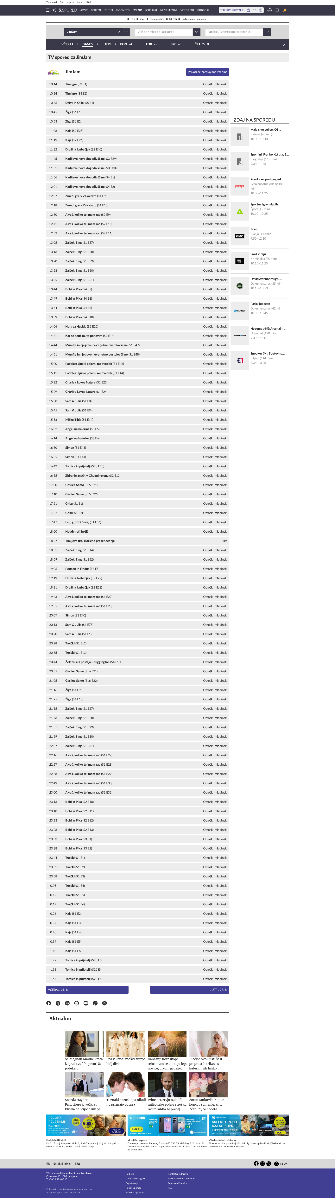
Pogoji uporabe (133, 1188)
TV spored (51, 2)
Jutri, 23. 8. (218, 989)
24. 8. (128, 44)
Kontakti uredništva (178, 1174)
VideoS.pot (187, 10)
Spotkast (151, 10)
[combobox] (67, 32)
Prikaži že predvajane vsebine (207, 72)
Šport (142, 19)
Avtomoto (123, 10)
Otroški (173, 19)
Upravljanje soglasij (135, 1178)
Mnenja (137, 10)
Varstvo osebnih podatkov (181, 1178)
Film (132, 19)
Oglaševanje (132, 1183)
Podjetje (130, 1174)
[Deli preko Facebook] (48, 1004)
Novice (83, 10)
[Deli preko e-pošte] (86, 1004)
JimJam (72, 72)
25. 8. (153, 44)
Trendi (108, 10)
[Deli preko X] (58, 1004)
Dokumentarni (157, 19)
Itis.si (79, 2)
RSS (170, 1188)
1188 (88, 2)
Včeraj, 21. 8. (58, 989)
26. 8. (178, 44)
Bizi (62, 2)
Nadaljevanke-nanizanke (193, 19)
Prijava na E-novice (177, 1183)
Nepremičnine (168, 10)
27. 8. (202, 44)
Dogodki (203, 10)
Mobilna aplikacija (135, 1192)
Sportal (96, 10)
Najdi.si (70, 2)
